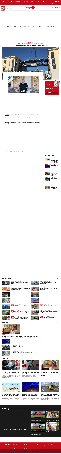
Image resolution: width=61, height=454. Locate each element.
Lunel (44, 1)
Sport (25, 445)
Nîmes (3, 1)
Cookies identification (31, 451)
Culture (14, 448)
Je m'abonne (49, 92)
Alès (26, 151)
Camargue (33, 1)
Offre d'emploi (50, 444)
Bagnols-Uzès (18, 1)
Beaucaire (26, 1)
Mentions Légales (23, 451)
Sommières (4, 3)
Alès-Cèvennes (10, 1)
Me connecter (56, 7)
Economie (14, 445)
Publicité (14, 26)
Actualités (30, 42)
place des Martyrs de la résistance (16, 151)
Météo (8, 26)
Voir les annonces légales (38, 26)
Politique (25, 444)
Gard (7, 151)
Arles (38, 1)
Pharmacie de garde (50, 26)
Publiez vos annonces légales (24, 26)
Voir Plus (56, 278)
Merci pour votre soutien (40, 451)
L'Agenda (25, 448)
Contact (18, 451)
